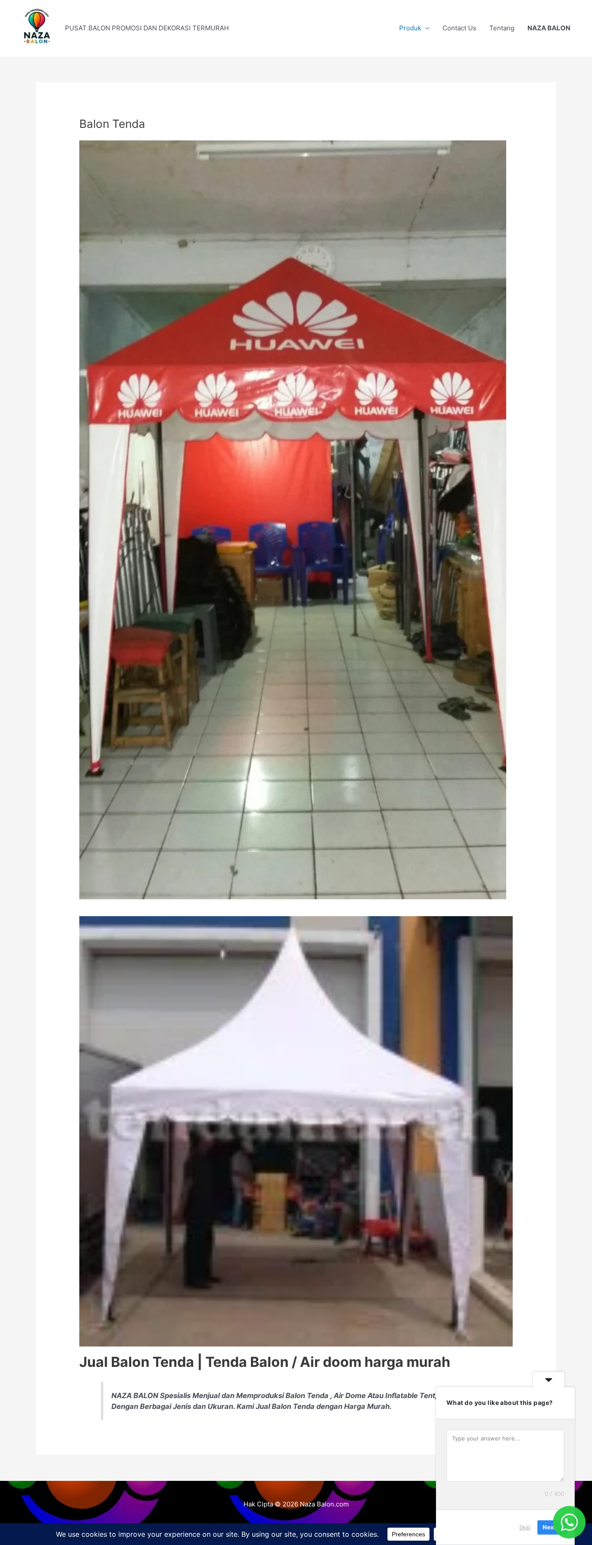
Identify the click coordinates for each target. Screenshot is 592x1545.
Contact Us (459, 28)
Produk (410, 28)
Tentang (501, 28)
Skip (524, 1527)
